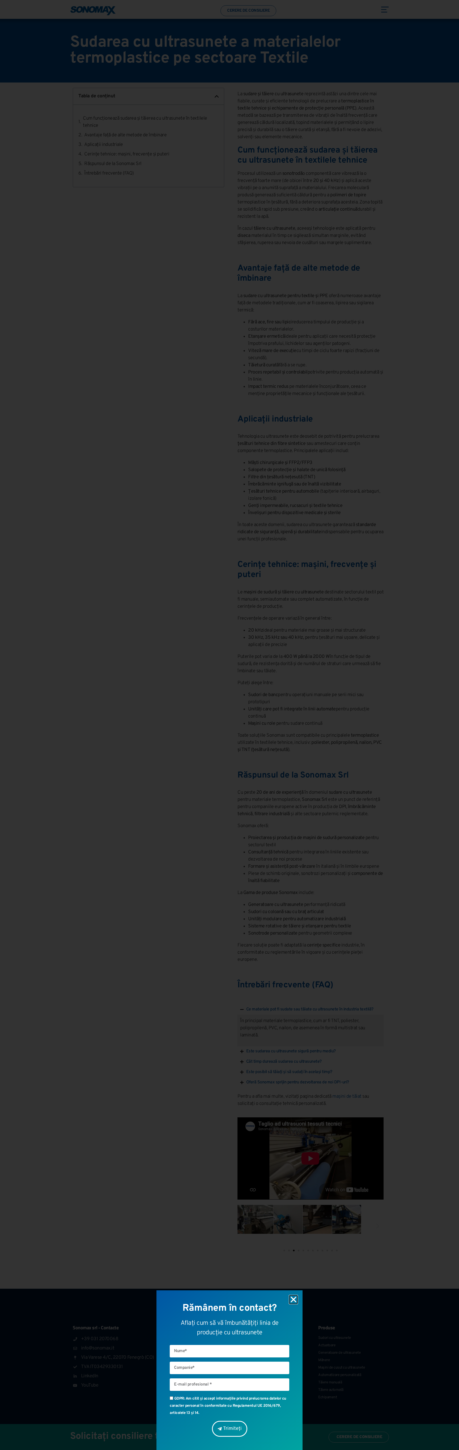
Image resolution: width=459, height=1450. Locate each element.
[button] (294, 1300)
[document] (229, 725)
